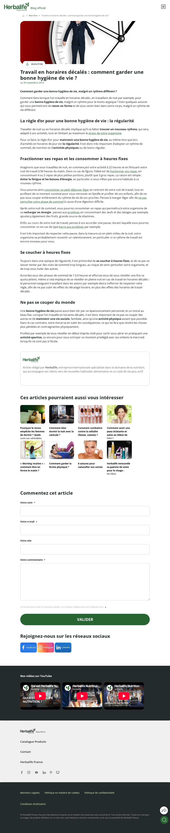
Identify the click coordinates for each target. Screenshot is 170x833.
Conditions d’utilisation (33, 804)
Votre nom (26, 502)
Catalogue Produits (33, 741)
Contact (25, 752)
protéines (74, 212)
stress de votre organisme (104, 133)
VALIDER (85, 619)
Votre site (25, 540)
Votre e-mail (27, 521)
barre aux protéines (71, 227)
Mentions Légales (30, 792)
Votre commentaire (31, 559)
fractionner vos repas (123, 171)
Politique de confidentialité (99, 792)
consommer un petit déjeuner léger (66, 190)
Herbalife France (31, 762)
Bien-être (33, 15)
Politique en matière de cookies (62, 792)
